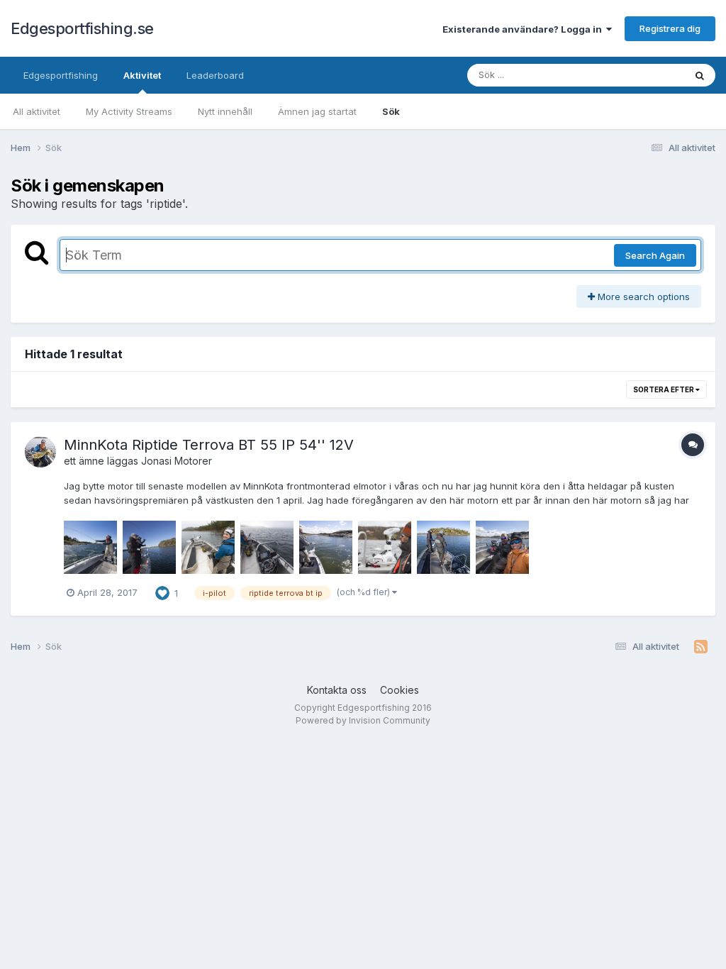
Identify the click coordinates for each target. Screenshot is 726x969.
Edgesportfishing (60, 75)
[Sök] (699, 75)
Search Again (655, 255)
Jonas (155, 461)
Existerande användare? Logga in (524, 29)
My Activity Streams (129, 111)
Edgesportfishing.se (82, 28)
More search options (642, 296)
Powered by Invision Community (363, 720)
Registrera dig (670, 28)
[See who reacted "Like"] (162, 591)
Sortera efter (664, 389)
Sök (391, 111)
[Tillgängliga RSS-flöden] (700, 647)
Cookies (399, 690)
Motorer (193, 461)
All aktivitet (36, 111)
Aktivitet (142, 75)
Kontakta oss (337, 690)
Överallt (648, 75)
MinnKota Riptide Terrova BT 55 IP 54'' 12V (209, 444)
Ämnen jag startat (317, 111)
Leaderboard (215, 75)
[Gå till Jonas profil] (40, 451)
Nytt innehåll (225, 111)
